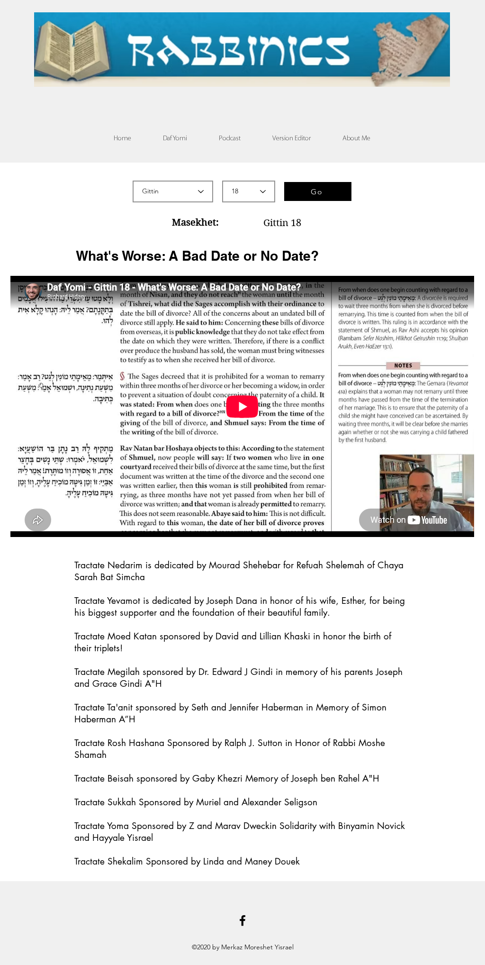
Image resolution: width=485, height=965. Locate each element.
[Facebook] (242, 920)
